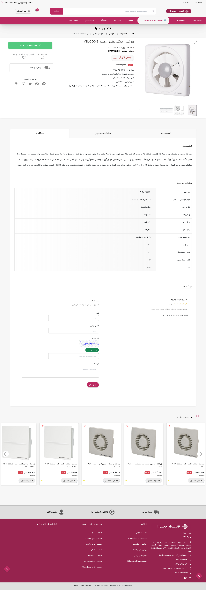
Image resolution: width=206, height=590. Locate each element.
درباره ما (117, 20)
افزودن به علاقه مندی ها (23, 54)
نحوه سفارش (141, 532)
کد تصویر (95, 338)
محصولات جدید (95, 532)
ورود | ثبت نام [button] (22, 11)
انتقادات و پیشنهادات (137, 538)
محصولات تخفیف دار (93, 561)
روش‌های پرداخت (139, 549)
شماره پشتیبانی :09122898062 (19, 2)
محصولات (181, 20)
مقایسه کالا (42, 54)
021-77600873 (181, 573)
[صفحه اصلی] (173, 11)
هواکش (111, 33)
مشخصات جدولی (103, 133)
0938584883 (181, 564)
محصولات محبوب (94, 555)
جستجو (56, 11)
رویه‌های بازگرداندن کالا (137, 561)
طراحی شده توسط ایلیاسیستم (82, 585)
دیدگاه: (96, 364)
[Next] (139, 110)
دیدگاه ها (39, 133)
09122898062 (181, 560)
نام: (97, 313)
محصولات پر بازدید (94, 544)
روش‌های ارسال (140, 555)
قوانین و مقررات (140, 544)
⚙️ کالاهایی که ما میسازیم (155, 20)
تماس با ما (186, 2)
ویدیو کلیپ (89, 20)
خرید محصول (197, 480)
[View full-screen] (195, 42)
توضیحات (166, 133)
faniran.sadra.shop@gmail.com (173, 555)
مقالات (130, 20)
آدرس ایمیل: (94, 326)
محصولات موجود (95, 549)
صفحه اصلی (198, 2)
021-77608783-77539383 (175, 568)
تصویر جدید (91, 350)
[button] (7, 569)
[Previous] (200, 454)
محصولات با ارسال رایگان (91, 567)
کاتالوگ (104, 20)
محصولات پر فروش (93, 538)
